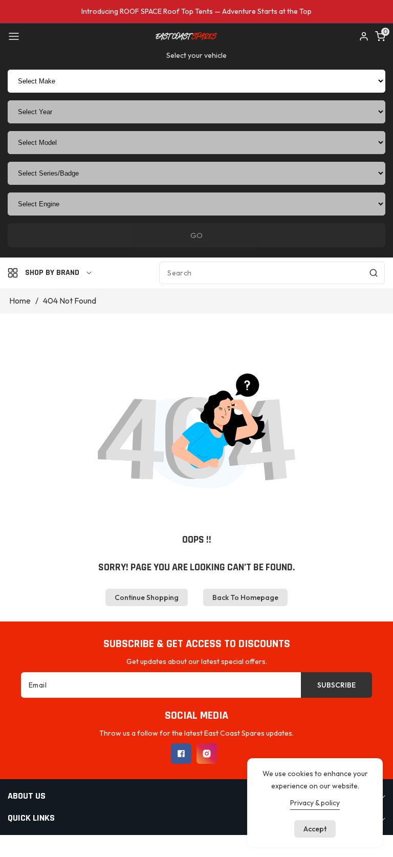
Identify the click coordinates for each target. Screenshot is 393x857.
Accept (314, 828)
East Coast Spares (174, 846)
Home (20, 300)
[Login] (364, 36)
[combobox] (272, 273)
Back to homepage (245, 597)
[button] (14, 36)
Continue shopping (147, 597)
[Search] (373, 273)
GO (196, 235)
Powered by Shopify (241, 846)
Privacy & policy (315, 802)
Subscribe (336, 685)
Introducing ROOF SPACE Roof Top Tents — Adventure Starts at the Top (196, 11)
